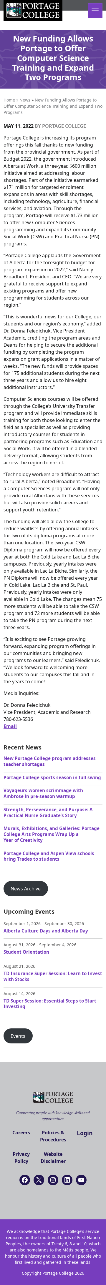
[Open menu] (95, 10)
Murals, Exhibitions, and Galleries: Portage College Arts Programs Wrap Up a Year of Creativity (52, 834)
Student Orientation (26, 952)
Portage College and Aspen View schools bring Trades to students (49, 856)
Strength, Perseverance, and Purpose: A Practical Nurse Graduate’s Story (48, 812)
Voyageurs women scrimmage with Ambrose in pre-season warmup (43, 793)
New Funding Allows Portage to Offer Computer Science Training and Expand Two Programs (53, 106)
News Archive (26, 888)
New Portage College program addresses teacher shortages (50, 761)
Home (9, 100)
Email (10, 726)
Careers (21, 1132)
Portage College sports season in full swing (52, 777)
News (24, 100)
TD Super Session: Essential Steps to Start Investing (50, 1004)
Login (85, 1133)
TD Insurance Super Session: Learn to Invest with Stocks (53, 976)
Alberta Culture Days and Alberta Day (46, 931)
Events (18, 1036)
